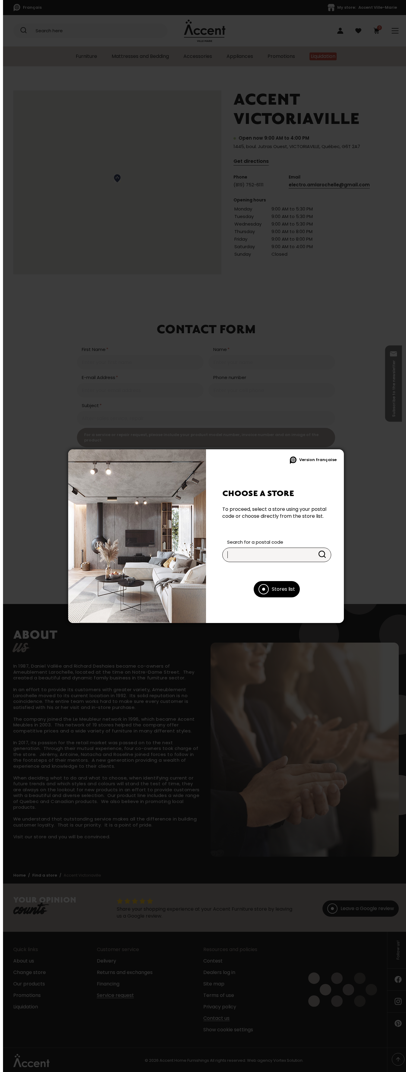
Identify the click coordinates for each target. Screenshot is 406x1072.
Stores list (283, 589)
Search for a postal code (255, 542)
